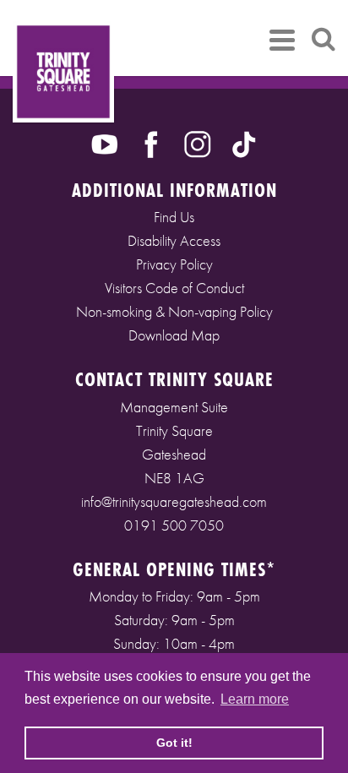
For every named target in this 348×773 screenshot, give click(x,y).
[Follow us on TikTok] (244, 142)
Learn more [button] (254, 699)
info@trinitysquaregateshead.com (174, 501)
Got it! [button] (174, 742)
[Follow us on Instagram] (197, 142)
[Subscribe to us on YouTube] (104, 142)
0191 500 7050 (174, 525)
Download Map (174, 335)
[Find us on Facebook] (151, 142)
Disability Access (174, 240)
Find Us (174, 216)
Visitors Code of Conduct (174, 287)
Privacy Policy (174, 264)
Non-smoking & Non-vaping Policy (174, 311)
